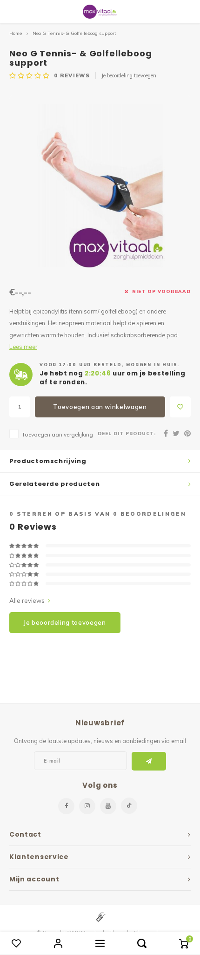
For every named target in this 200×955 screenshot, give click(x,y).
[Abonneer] (149, 761)
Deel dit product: (127, 433)
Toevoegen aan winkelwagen (100, 406)
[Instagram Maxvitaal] (87, 806)
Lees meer (23, 346)
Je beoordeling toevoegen (128, 75)
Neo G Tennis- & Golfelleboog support (74, 33)
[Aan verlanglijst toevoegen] (180, 406)
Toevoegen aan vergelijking (57, 434)
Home (15, 33)
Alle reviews (27, 600)
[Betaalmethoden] (100, 916)
